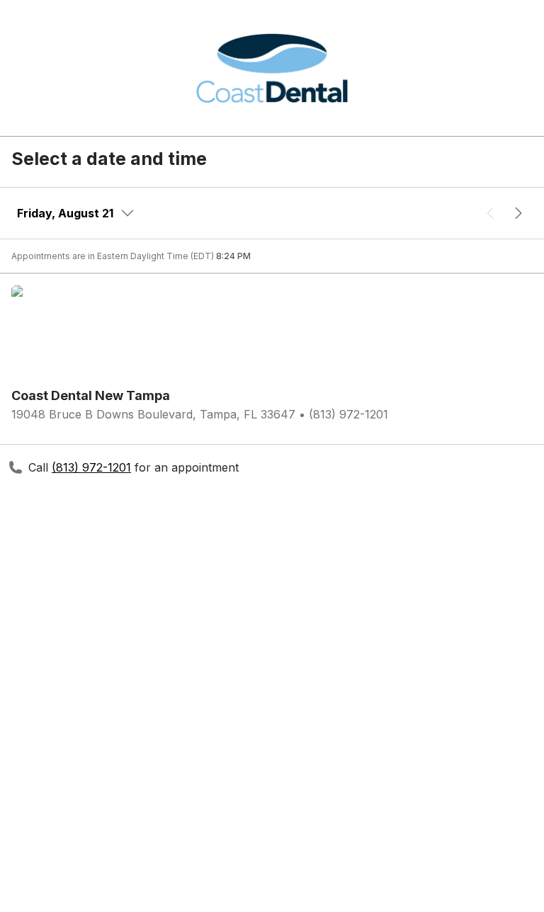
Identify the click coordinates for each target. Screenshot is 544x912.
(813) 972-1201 (91, 467)
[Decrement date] (490, 213)
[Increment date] (518, 213)
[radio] (272, 404)
